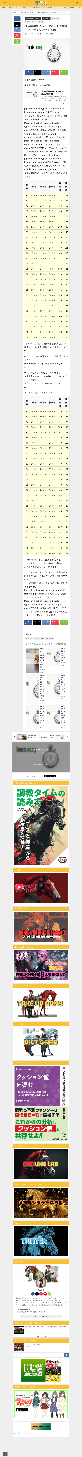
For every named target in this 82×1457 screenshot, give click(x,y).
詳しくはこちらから (41, 1316)
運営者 (3, 7)
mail (79, 7)
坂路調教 (57, 18)
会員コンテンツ (13, 7)
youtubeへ (40, 1336)
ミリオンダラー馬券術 (34, 7)
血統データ (46, 18)
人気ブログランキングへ (22, 1433)
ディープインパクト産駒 (35, 22)
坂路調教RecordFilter (32, 18)
